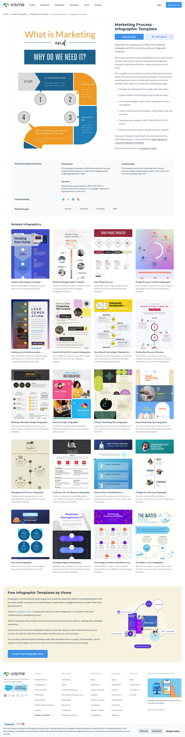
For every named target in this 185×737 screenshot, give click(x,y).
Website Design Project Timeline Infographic (68, 282)
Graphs (38, 710)
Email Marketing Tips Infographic (151, 422)
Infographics (40, 685)
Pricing (98, 5)
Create (32, 5)
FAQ (132, 680)
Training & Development (72, 695)
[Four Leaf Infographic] (30, 534)
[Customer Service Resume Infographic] (72, 464)
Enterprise (66, 710)
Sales (64, 685)
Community (117, 710)
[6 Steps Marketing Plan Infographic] (113, 394)
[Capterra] (10, 724)
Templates (59, 5)
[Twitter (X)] (17, 695)
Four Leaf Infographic (21, 562)
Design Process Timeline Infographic (153, 282)
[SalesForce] (15, 687)
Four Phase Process (103, 282)
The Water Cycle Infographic (149, 562)
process (68, 209)
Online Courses (97, 700)
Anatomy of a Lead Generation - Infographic (26, 352)
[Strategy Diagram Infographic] (72, 534)
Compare (116, 705)
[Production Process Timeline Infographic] (155, 324)
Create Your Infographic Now (27, 653)
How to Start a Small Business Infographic (108, 492)
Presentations (41, 680)
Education (66, 705)
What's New (117, 700)
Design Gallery (97, 710)
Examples (74, 5)
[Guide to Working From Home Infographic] (30, 254)
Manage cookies (172, 731)
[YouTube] (5, 695)
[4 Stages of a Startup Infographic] (155, 464)
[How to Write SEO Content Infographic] (72, 324)
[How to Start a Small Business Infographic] (113, 464)
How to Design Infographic (65, 422)
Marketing (66, 680)
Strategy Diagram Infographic (67, 562)
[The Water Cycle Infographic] (155, 534)
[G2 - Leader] (20, 724)
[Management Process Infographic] (30, 464)
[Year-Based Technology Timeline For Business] (113, 324)
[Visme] (13, 5)
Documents (40, 700)
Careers (115, 690)
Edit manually (129, 36)
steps (115, 209)
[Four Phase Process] (113, 254)
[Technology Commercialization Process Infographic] (113, 534)
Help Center (135, 685)
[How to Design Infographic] (72, 394)
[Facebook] (9, 695)
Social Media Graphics (44, 705)
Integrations (96, 715)
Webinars (95, 685)
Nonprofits (66, 700)
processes (84, 209)
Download (116, 695)
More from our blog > (156, 710)
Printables (39, 695)
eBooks (94, 695)
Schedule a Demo (69, 715)
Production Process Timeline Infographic (149, 352)
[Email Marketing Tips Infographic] (155, 394)
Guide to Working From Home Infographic (25, 282)
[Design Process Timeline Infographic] (155, 254)
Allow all (143, 731)
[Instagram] (22, 695)
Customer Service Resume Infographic (71, 492)
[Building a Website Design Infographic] (30, 394)
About (114, 680)
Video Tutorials (97, 690)
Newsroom (116, 685)
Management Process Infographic (27, 492)
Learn (86, 5)
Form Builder (41, 690)
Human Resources (70, 690)
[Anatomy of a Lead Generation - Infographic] (30, 324)
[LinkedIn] (13, 695)
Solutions (44, 5)
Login (159, 5)
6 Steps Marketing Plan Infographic (111, 422)
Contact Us (134, 690)
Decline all (156, 731)
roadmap (101, 209)
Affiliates (115, 715)
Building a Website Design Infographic (29, 422)
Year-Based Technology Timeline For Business (111, 352)
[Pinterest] (26, 695)
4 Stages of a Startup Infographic (151, 492)
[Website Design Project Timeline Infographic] (72, 254)
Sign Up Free (174, 5)
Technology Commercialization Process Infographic (113, 562)
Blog (93, 680)
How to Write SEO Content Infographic (71, 352)
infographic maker (148, 148)
